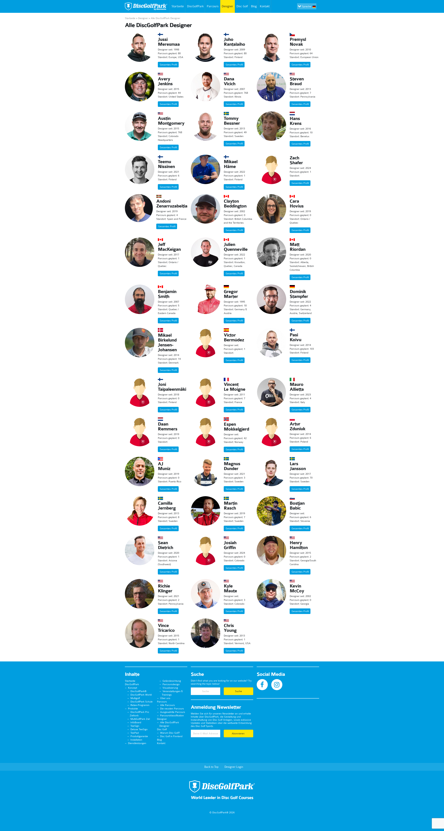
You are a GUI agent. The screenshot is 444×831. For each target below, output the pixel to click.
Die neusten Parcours (172, 708)
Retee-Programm (139, 705)
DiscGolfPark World (141, 694)
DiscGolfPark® (138, 691)
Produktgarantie (139, 736)
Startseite (178, 6)
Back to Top (211, 766)
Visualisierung (170, 687)
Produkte (133, 708)
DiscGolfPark (195, 6)
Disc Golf (242, 6)
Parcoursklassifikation (172, 715)
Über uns (165, 698)
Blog (254, 6)
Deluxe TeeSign (139, 729)
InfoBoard (135, 722)
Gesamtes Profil (168, 64)
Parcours (213, 6)
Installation (136, 739)
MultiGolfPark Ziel (140, 719)
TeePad (134, 732)
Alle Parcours (167, 705)
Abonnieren (238, 733)
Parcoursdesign (171, 684)
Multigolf (135, 698)
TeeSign (134, 725)
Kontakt (265, 6)
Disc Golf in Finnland (171, 736)
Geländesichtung (172, 680)
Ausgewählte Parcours (172, 712)
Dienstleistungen (137, 743)
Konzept (132, 687)
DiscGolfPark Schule (141, 701)
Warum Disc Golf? (170, 732)
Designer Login (233, 766)
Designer (227, 6)
